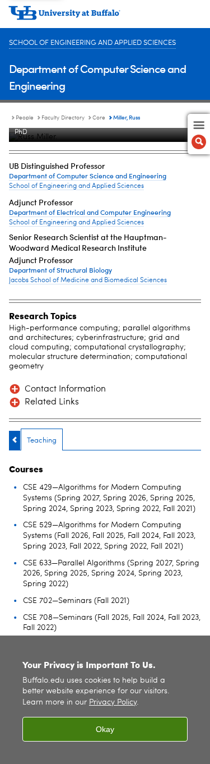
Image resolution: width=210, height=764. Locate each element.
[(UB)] (105, 17)
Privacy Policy (113, 702)
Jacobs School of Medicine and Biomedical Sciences (88, 280)
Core (98, 118)
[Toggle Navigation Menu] (199, 134)
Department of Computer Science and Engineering (87, 175)
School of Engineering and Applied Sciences (92, 43)
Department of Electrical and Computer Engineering (90, 212)
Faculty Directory (63, 118)
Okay (105, 729)
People (25, 118)
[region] (105, 700)
